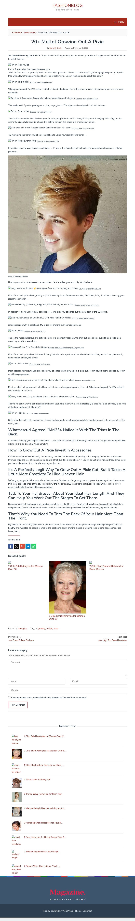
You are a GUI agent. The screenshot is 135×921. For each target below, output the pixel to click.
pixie (56, 628)
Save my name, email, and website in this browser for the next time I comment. (49, 697)
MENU (121, 21)
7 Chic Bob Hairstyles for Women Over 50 (25, 567)
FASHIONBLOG (67, 5)
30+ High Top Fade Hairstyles (112, 638)
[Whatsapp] (33, 546)
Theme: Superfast (83, 910)
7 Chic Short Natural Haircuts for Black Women (106, 567)
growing (41, 628)
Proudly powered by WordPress (58, 910)
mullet (49, 628)
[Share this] (10, 546)
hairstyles (22, 628)
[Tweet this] (16, 546)
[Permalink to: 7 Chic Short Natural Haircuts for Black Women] (108, 562)
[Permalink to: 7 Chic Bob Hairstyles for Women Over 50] (27, 562)
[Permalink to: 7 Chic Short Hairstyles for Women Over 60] (67, 587)
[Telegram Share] (28, 546)
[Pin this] (22, 546)
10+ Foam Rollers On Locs (21, 638)
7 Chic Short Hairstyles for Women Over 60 (67, 617)
